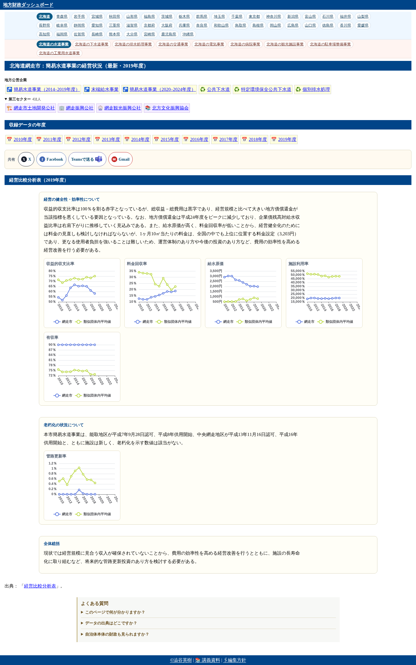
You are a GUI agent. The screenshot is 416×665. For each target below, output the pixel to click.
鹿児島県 (168, 34)
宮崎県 (149, 34)
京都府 (149, 25)
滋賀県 (132, 25)
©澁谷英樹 (181, 660)
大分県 (132, 34)
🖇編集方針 (234, 660)
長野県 (44, 25)
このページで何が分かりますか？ (115, 612)
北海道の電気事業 (209, 44)
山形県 (132, 16)
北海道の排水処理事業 (133, 44)
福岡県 (61, 34)
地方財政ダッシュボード (28, 4)
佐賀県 (79, 34)
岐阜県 (61, 25)
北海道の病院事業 (245, 44)
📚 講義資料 (207, 660)
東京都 (254, 16)
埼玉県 (219, 16)
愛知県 (97, 25)
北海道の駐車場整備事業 (330, 44)
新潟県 (292, 16)
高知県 (44, 34)
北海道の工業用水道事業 (59, 53)
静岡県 (79, 25)
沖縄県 (188, 34)
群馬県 (201, 16)
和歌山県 (221, 25)
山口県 (310, 25)
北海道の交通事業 (173, 44)
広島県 (292, 25)
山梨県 (363, 16)
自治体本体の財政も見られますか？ (117, 634)
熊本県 (114, 34)
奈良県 (201, 25)
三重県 (114, 25)
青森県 (61, 16)
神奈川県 (273, 16)
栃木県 (184, 16)
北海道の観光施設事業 (285, 44)
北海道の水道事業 (54, 44)
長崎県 (97, 34)
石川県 (327, 16)
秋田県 (114, 16)
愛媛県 (363, 25)
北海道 (44, 16)
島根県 (258, 25)
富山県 (310, 16)
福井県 (345, 16)
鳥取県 (240, 25)
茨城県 (166, 16)
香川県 (345, 25)
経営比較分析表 (40, 586)
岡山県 (275, 25)
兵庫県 (184, 25)
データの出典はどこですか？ (111, 623)
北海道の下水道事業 (91, 44)
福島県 (149, 16)
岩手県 (79, 16)
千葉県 (236, 16)
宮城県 (97, 16)
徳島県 (327, 25)
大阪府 (166, 25)
